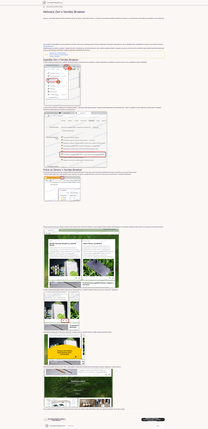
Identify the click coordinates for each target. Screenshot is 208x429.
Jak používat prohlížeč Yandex (55, 6)
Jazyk (157, 425)
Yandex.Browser (48, 46)
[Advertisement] (92, 31)
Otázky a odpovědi (55, 56)
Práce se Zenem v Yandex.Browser (59, 54)
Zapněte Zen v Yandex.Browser (58, 53)
